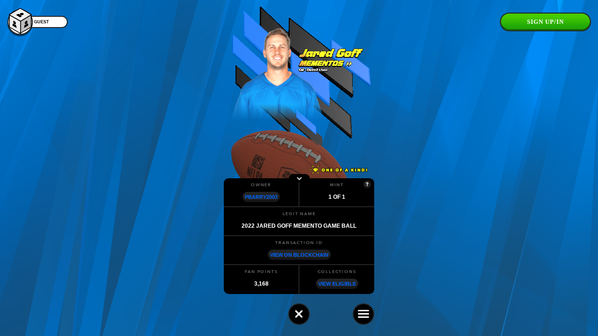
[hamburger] (363, 314)
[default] (299, 314)
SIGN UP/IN (545, 21)
